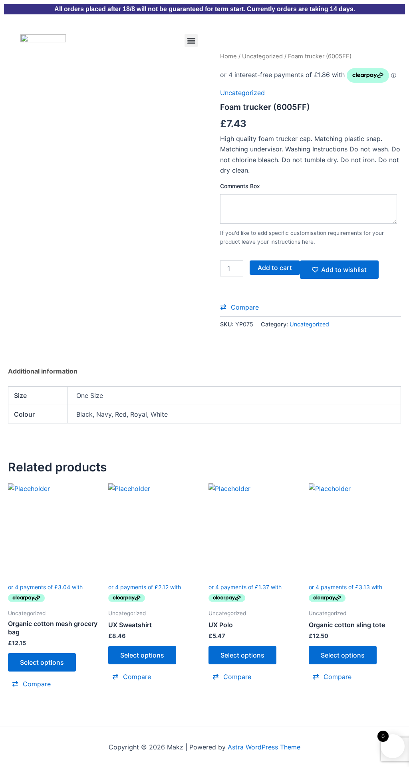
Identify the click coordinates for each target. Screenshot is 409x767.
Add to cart (275, 268)
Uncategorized (262, 56)
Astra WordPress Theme (264, 747)
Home (228, 56)
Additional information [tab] (42, 371)
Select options (42, 662)
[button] (191, 40)
